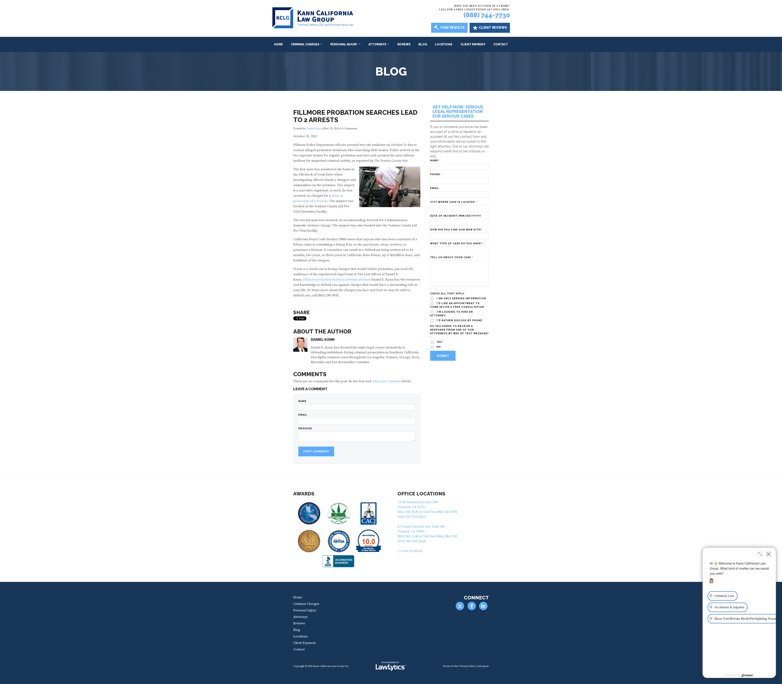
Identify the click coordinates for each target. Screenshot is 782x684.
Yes (397, 352)
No (383, 352)
